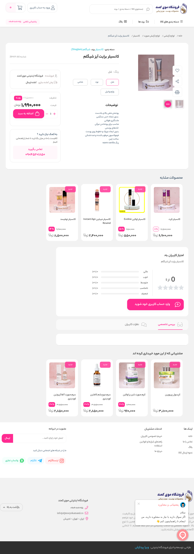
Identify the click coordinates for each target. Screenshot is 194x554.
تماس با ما (187, 442)
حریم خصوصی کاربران (151, 436)
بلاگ (121, 22)
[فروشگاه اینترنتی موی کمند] (171, 8)
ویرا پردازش (142, 547)
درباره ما (158, 451)
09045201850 (35, 155)
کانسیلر (135, 36)
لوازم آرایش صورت (151, 36)
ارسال (7, 438)
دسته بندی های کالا (169, 22)
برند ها (141, 22)
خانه (179, 36)
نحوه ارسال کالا (185, 453)
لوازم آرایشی (168, 36)
